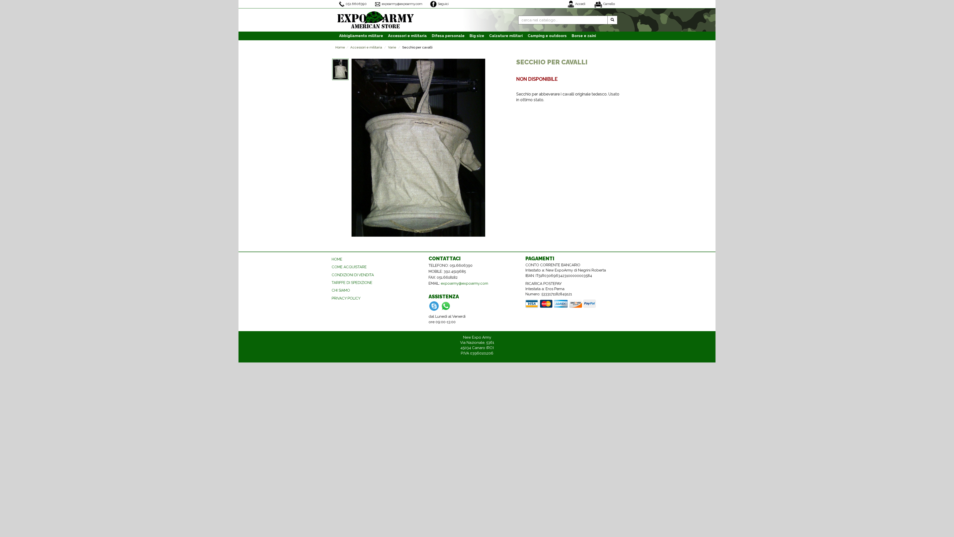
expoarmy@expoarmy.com (402, 4)
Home (340, 47)
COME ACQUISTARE (349, 267)
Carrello (609, 4)
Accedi (580, 4)
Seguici (443, 4)
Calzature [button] (506, 36)
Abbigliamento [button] (361, 36)
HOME (337, 259)
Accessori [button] (407, 36)
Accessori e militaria (366, 47)
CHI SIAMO (341, 290)
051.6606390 (356, 4)
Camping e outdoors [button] (547, 36)
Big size (477, 36)
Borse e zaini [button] (584, 36)
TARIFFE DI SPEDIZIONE (352, 282)
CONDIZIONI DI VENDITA (353, 275)
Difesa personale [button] (448, 36)
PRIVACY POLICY (346, 298)
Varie (392, 47)
